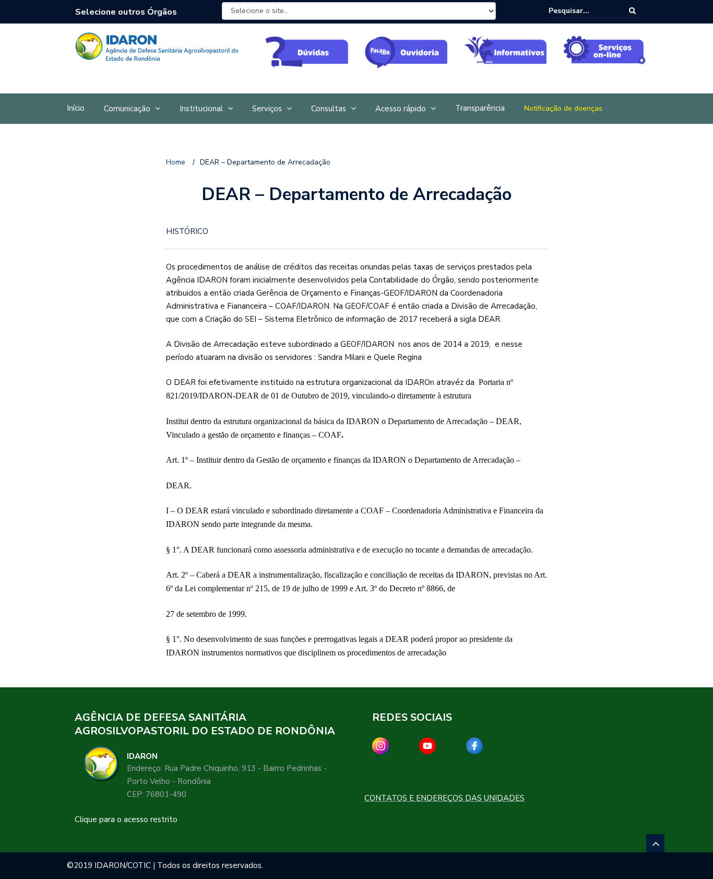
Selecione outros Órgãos (126, 12)
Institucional (201, 108)
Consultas (328, 108)
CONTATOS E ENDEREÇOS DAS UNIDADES (444, 798)
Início (76, 108)
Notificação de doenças (563, 108)
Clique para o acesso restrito (126, 819)
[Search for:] (580, 11)
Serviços (267, 108)
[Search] (632, 11)
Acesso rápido (400, 108)
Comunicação (127, 108)
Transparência (480, 108)
